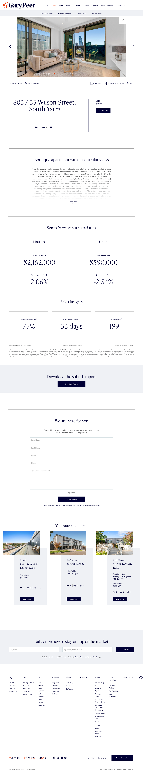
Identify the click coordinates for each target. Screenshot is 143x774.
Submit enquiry (71, 499)
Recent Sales (97, 13)
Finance (12, 688)
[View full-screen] (122, 20)
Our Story (69, 683)
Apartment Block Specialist (98, 733)
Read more (73, 202)
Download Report (71, 384)
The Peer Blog (114, 691)
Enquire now (103, 111)
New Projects (99, 722)
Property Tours (100, 713)
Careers (87, 5)
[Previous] (10, 47)
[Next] (133, 47)
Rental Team (42, 705)
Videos (95, 5)
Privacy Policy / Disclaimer (115, 769)
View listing (27, 599)
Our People (70, 686)
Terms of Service (92, 657)
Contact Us (120, 5)
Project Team (56, 688)
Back (17, 83)
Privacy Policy (79, 657)
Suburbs (98, 725)
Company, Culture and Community (99, 707)
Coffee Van (70, 689)
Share (33, 83)
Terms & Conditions (128, 769)
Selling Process (47, 13)
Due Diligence (103, 769)
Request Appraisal (65, 13)
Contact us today (122, 758)
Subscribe (125, 650)
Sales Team (82, 13)
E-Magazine (13, 691)
